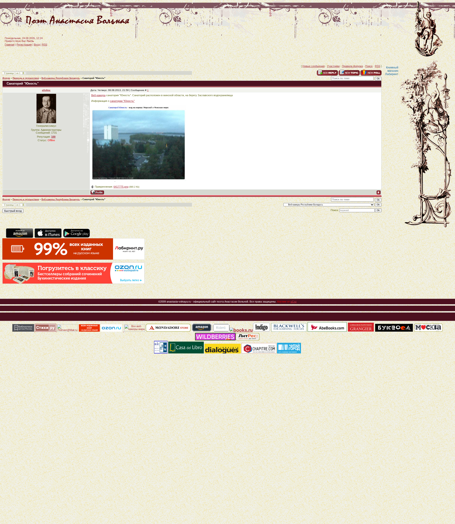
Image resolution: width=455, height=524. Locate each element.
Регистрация (24, 44)
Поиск (369, 66)
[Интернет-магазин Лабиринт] (73, 258)
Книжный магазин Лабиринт (391, 71)
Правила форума (352, 66)
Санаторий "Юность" (93, 78)
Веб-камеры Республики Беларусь (60, 78)
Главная (9, 44)
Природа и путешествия (26, 78)
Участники (333, 66)
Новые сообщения (313, 66)
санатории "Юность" (122, 100)
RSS (44, 44)
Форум (6, 78)
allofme (46, 90)
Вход (37, 44)
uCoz (294, 301)
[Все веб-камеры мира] (134, 330)
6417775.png (121, 186)
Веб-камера (98, 95)
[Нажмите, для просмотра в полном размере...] (138, 180)
